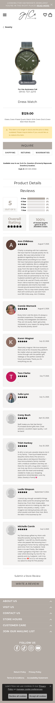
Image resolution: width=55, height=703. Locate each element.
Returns (26, 153)
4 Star (23, 201)
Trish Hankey (25, 443)
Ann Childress (25, 241)
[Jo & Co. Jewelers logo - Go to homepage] (27, 15)
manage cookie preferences (29, 689)
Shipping (10, 153)
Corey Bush (24, 415)
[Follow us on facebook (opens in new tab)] (17, 648)
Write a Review (27, 583)
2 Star (23, 207)
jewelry (8, 27)
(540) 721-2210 (27, 91)
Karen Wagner (26, 338)
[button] (45, 15)
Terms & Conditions (15, 678)
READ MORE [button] (43, 6)
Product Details (27, 183)
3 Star (23, 204)
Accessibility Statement (37, 678)
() (47, 198)
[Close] (51, 4)
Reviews (27, 191)
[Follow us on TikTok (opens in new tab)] (24, 648)
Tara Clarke (24, 373)
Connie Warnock (27, 306)
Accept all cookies (37, 696)
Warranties (43, 153)
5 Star (23, 198)
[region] (27, 61)
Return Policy (20, 672)
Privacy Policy (35, 672)
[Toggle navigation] (4, 15)
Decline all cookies (17, 696)
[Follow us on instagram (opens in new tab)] (31, 648)
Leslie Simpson (26, 489)
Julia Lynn (23, 394)
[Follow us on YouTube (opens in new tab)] (38, 648)
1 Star (23, 210)
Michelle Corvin (26, 526)
